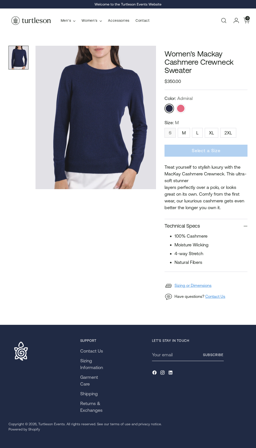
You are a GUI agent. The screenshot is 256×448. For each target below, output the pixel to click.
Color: (178, 98)
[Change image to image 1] (18, 57)
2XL (228, 132)
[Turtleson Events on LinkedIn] (171, 373)
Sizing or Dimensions (193, 285)
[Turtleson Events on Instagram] (163, 373)
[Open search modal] (224, 20)
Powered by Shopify (24, 429)
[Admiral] (169, 108)
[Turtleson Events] (31, 20)
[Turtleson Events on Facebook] (155, 373)
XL (211, 132)
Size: (171, 122)
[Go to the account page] (234, 20)
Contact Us (215, 296)
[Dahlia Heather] (181, 108)
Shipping (89, 393)
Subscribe (213, 355)
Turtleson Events (51, 424)
